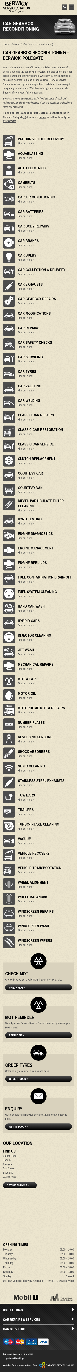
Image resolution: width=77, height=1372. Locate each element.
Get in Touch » (18, 1126)
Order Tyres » (18, 1079)
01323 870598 (9, 121)
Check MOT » (17, 988)
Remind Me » (16, 1035)
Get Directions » (18, 1185)
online (42, 117)
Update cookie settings (14, 1358)
